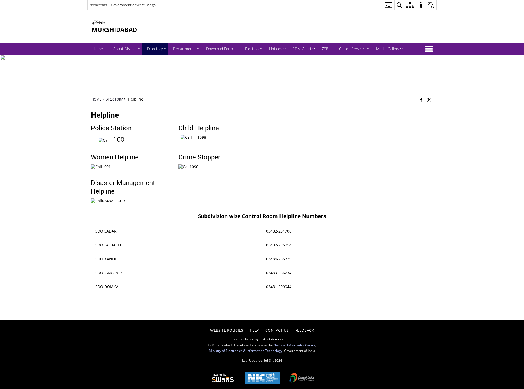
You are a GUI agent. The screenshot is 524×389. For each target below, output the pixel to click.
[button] (430, 49)
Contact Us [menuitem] (277, 330)
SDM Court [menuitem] (302, 48)
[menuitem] (388, 5)
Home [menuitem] (98, 48)
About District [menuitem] (125, 48)
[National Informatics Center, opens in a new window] (262, 378)
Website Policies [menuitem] (226, 330)
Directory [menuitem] (155, 48)
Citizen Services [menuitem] (352, 48)
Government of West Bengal (133, 4)
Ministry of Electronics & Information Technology (245, 350)
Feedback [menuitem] (304, 330)
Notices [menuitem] (275, 48)
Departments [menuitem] (184, 48)
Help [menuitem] (254, 330)
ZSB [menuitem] (325, 48)
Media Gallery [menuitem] (387, 48)
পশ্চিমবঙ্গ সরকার (98, 4)
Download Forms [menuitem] (220, 48)
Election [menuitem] (252, 48)
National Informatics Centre (294, 345)
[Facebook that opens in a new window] (421, 100)
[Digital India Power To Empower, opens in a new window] (301, 378)
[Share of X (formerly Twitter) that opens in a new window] (429, 100)
